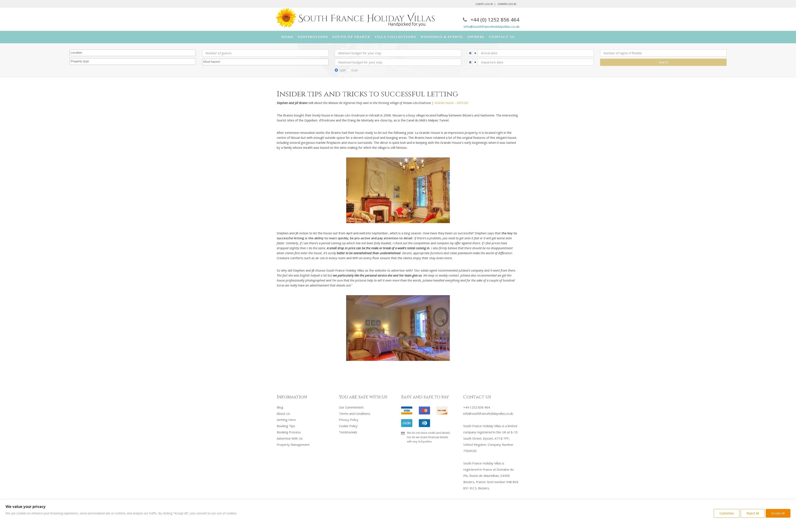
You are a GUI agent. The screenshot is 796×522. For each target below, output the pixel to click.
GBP (343, 70)
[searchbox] (133, 53)
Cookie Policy (348, 426)
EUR (354, 70)
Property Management (293, 444)
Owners (475, 37)
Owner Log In (507, 4)
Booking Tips (286, 426)
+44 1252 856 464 (476, 407)
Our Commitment (351, 407)
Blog (280, 407)
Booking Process (289, 432)
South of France (351, 37)
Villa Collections (395, 37)
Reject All (752, 513)
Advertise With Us (290, 438)
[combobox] (132, 53)
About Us (283, 413)
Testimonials (348, 432)
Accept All (778, 513)
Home (287, 37)
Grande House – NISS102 (451, 103)
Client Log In (484, 4)
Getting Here (286, 420)
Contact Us (502, 37)
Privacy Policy (348, 420)
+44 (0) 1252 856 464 (495, 19)
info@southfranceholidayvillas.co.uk (491, 26)
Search (663, 62)
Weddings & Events (442, 37)
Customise (727, 513)
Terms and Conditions (354, 413)
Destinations (313, 37)
